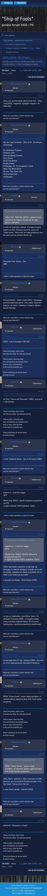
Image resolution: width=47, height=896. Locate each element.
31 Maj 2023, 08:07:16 (10, 691)
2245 (29, 70)
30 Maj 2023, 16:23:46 (10, 487)
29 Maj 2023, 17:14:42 (10, 95)
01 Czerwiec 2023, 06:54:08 (12, 754)
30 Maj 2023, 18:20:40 (10, 534)
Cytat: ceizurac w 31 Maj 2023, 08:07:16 (21, 760)
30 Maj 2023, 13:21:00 (10, 454)
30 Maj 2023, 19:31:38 (10, 611)
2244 (25, 70)
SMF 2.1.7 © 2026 (18, 890)
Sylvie (38, 48)
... (22, 70)
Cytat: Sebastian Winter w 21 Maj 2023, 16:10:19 (24, 211)
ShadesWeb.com (29, 893)
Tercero (14, 246)
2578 (10, 73)
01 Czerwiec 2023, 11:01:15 (12, 820)
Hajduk (14, 195)
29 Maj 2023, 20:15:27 (10, 256)
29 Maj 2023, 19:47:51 (10, 205)
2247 (40, 70)
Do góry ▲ (32, 885)
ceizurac (15, 327)
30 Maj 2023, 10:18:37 (10, 391)
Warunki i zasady (22, 885)
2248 (3, 73)
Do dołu (5, 70)
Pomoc (13, 885)
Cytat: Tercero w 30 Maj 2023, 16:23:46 (20, 540)
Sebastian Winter (19, 84)
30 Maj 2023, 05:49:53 (10, 295)
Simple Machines (29, 890)
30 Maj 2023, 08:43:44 (10, 336)
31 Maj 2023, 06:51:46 (10, 655)
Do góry (5, 863)
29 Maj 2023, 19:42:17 (10, 137)
